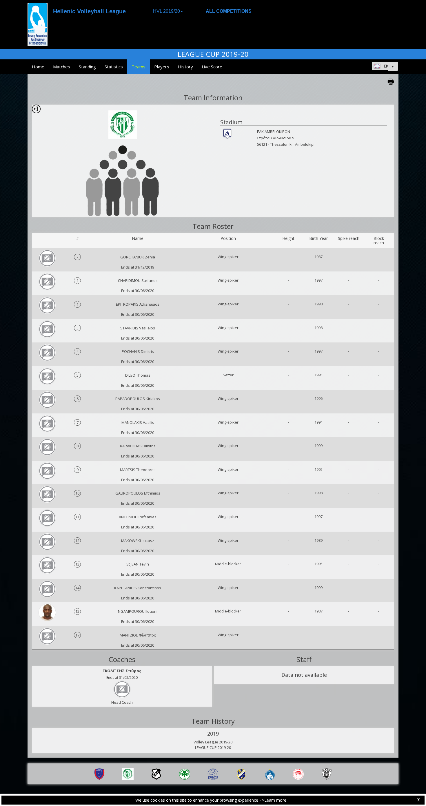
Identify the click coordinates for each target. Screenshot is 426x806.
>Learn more (274, 800)
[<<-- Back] (36, 109)
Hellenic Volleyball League (89, 11)
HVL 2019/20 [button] (166, 11)
